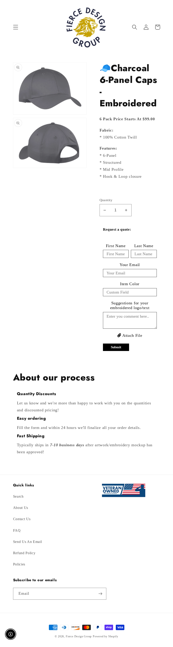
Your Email (130, 264)
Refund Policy (24, 553)
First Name (116, 246)
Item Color (129, 284)
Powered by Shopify (105, 636)
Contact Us (22, 519)
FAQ (17, 530)
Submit (116, 347)
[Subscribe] (100, 594)
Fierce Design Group (79, 636)
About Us (20, 508)
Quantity (106, 200)
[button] (15, 27)
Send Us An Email (27, 542)
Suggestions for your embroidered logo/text (130, 305)
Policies (19, 564)
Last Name (143, 246)
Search (18, 496)
